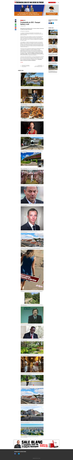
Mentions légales (38, 458)
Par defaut (21, 20)
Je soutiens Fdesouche (52, 2)
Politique (24, 20)
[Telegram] (53, 23)
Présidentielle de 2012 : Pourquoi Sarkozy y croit (30, 23)
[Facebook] (49, 23)
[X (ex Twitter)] (51, 23)
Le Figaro (21, 62)
